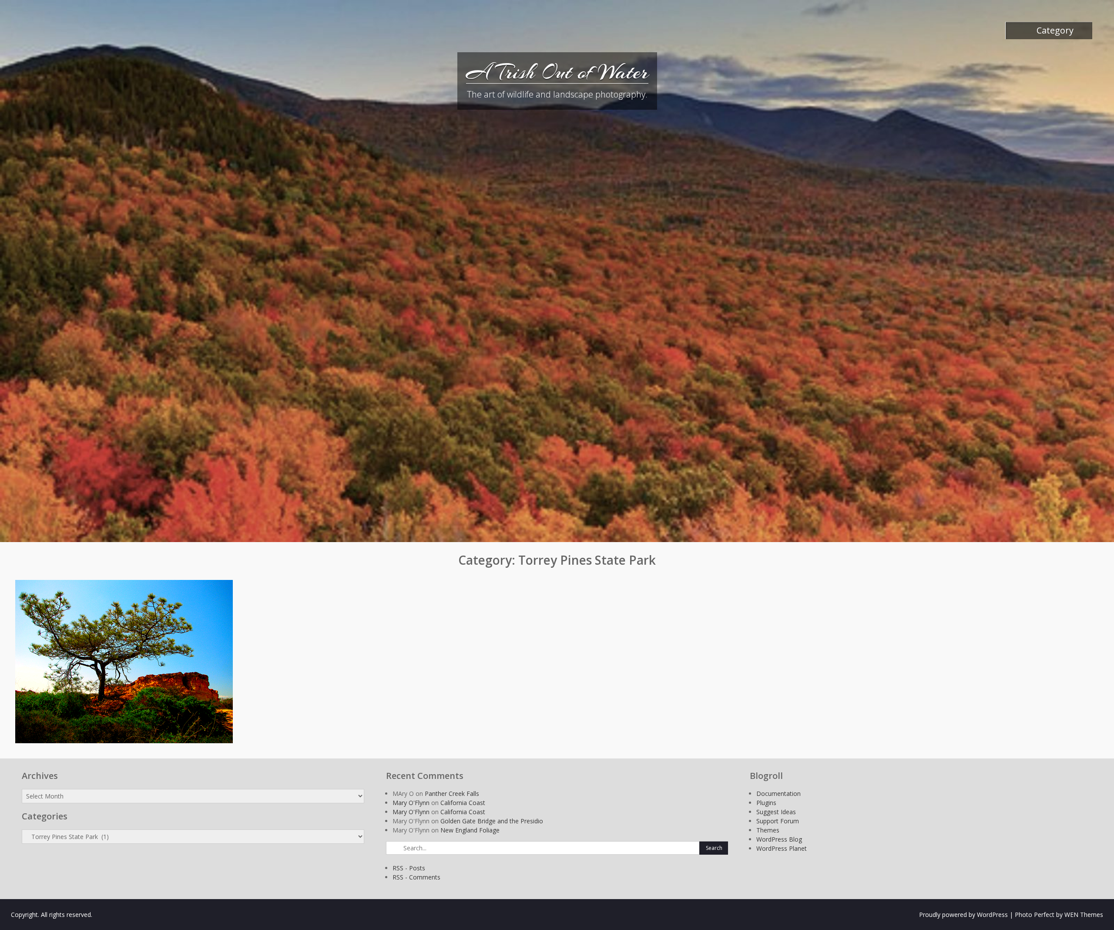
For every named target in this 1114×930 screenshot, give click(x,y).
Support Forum (777, 821)
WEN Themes (1083, 914)
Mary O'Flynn (411, 803)
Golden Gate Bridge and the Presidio (491, 821)
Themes (767, 830)
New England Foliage (470, 830)
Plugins (766, 803)
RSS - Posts (409, 868)
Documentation (778, 793)
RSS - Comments (416, 877)
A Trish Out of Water (557, 72)
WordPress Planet (781, 848)
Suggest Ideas (776, 812)
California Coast (462, 803)
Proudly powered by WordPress (963, 914)
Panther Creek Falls (452, 793)
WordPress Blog (779, 839)
